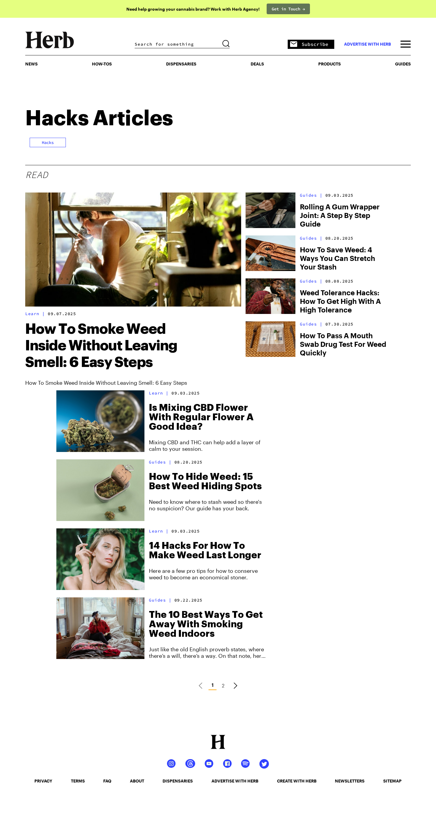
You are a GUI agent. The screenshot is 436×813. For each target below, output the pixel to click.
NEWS (31, 63)
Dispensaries (181, 63)
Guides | (311, 195)
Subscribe (315, 44)
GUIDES (403, 63)
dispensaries (178, 780)
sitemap (392, 780)
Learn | (35, 313)
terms (78, 780)
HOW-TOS (102, 63)
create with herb (296, 780)
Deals (257, 63)
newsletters (350, 780)
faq (107, 780)
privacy (43, 780)
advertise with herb (367, 44)
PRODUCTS (329, 63)
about (137, 780)
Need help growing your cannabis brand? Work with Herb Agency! (193, 9)
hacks (48, 142)
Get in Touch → (288, 9)
